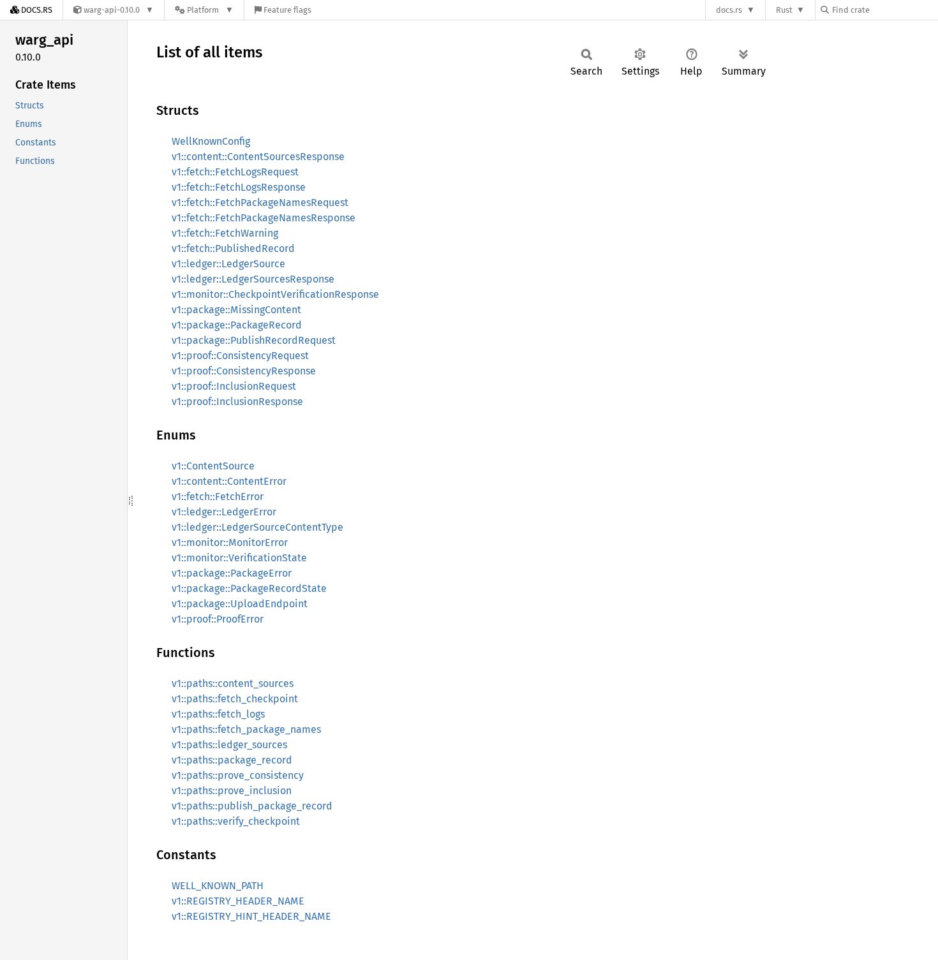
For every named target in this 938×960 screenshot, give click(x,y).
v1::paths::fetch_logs (218, 714)
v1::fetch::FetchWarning (225, 233)
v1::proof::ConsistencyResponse (244, 371)
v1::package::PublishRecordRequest (254, 340)
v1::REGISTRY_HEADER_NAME (238, 901)
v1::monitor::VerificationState (239, 558)
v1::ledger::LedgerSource (228, 264)
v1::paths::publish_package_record (252, 806)
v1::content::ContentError (229, 481)
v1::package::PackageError (232, 573)
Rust (784, 10)
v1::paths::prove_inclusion (232, 791)
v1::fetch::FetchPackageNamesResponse (263, 218)
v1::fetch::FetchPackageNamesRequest (260, 202)
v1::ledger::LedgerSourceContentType (257, 527)
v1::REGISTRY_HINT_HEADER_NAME (251, 916)
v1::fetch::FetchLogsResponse (239, 187)
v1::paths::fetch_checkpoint (235, 699)
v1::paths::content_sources (233, 683)
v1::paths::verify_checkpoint (236, 821)
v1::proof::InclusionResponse (237, 401)
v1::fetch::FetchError (218, 497)
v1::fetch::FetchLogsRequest (235, 172)
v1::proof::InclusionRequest (234, 386)
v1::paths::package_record (232, 760)
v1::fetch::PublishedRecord (233, 248)
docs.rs (729, 10)
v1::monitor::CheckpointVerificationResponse (275, 294)
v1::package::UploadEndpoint (240, 604)
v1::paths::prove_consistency (238, 775)
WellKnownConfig (211, 141)
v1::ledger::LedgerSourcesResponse (253, 279)
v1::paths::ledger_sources (229, 745)
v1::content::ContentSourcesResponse (258, 157)
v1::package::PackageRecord (237, 325)
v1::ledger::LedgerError (224, 512)
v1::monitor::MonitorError (230, 542)
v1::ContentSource (213, 466)
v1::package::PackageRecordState (249, 588)
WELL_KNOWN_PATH (218, 886)
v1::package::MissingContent (236, 310)
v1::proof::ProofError (218, 619)
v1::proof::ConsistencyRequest (240, 356)
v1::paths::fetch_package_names (246, 729)
